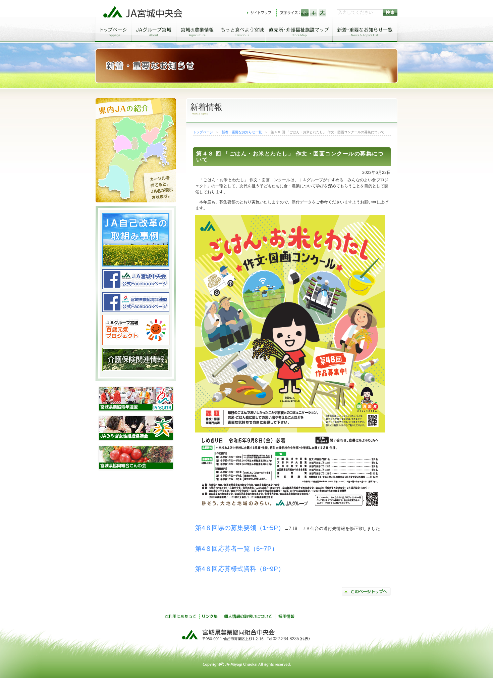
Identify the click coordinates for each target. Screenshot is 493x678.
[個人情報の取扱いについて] (247, 617)
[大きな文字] (322, 12)
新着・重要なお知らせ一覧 (242, 132)
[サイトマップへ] (259, 12)
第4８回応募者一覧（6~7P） (236, 548)
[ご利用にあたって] (180, 617)
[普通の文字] (313, 12)
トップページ (203, 132)
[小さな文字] (305, 12)
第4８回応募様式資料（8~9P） (239, 568)
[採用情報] (286, 617)
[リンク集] (210, 617)
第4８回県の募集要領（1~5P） (239, 527)
